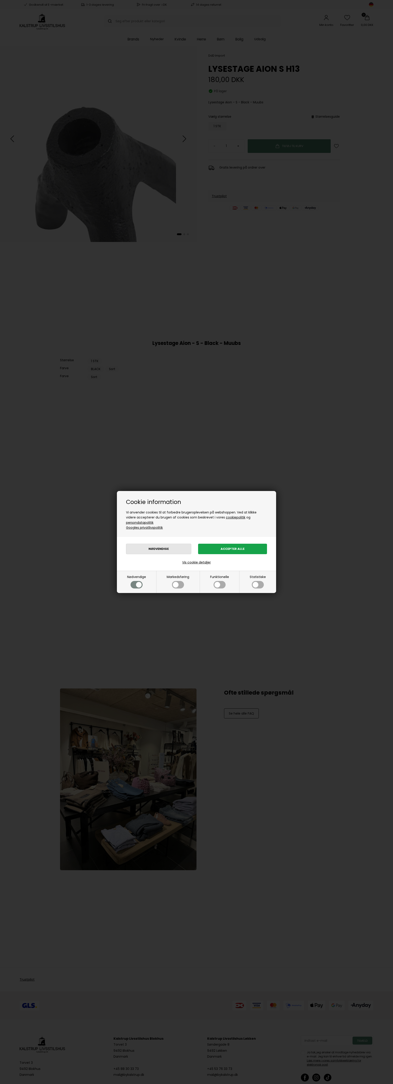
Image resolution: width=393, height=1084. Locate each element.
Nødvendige (136, 577)
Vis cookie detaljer (196, 562)
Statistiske (258, 577)
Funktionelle (219, 577)
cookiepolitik (235, 517)
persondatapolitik (140, 522)
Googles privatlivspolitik (144, 527)
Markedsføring (178, 577)
